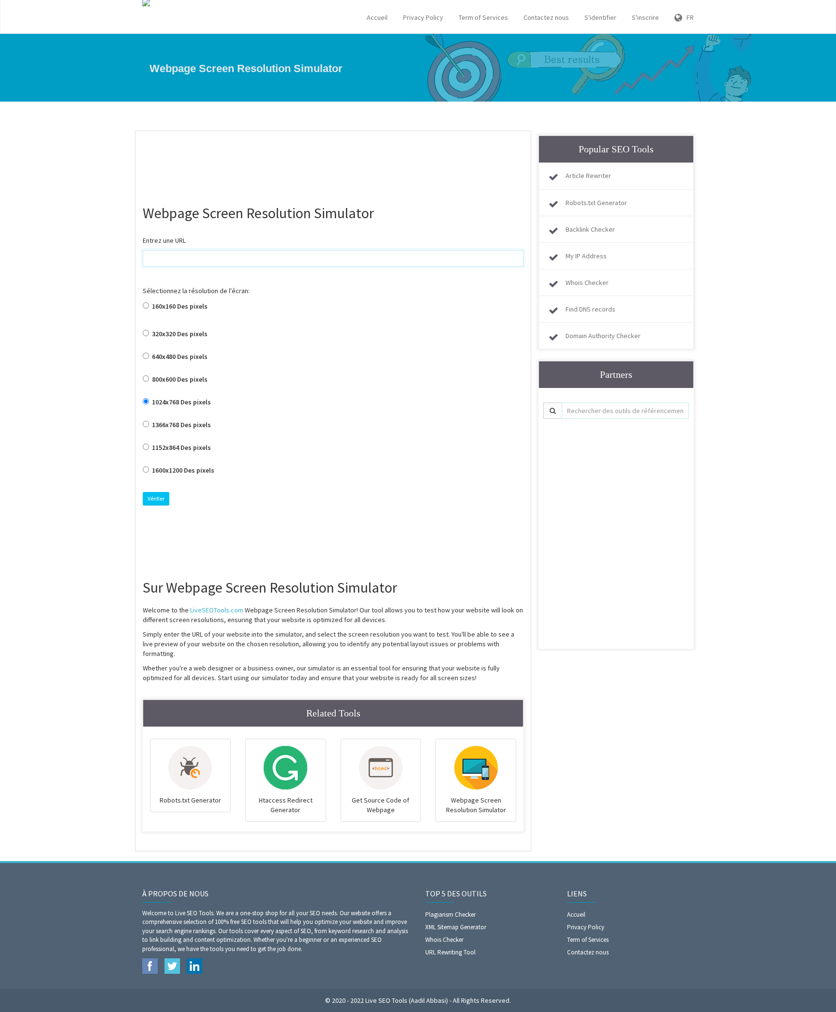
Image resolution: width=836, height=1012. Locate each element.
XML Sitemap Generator (455, 927)
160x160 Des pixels (179, 306)
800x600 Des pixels (179, 379)
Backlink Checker (590, 229)
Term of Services (483, 17)
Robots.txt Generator (596, 202)
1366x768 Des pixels (180, 424)
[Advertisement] (333, 162)
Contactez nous (546, 17)
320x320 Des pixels (179, 333)
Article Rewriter (588, 175)
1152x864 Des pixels (180, 447)
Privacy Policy (423, 17)
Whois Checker (587, 282)
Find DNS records (590, 309)
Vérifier (156, 498)
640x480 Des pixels (179, 356)
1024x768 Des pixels (180, 402)
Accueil (377, 17)
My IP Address (586, 256)
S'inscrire (645, 17)
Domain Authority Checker (603, 335)
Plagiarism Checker (450, 914)
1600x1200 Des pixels (182, 470)
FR (688, 17)
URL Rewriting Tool (450, 952)
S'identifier (600, 17)
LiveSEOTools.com (216, 610)
